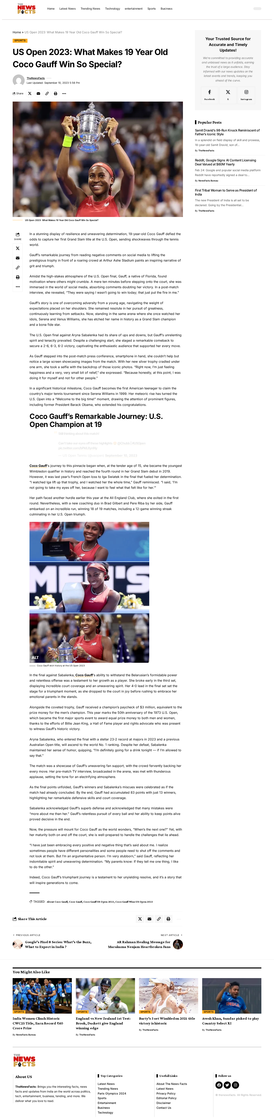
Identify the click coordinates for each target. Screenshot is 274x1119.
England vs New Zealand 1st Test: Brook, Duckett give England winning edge (103, 1023)
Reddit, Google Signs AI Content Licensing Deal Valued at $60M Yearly (225, 162)
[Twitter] (227, 1085)
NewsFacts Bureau (208, 180)
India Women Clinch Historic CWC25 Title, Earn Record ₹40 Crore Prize (38, 1023)
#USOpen (138, 443)
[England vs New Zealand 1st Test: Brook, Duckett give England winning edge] (105, 996)
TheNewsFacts (36, 78)
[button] (248, 8)
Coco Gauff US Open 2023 (98, 901)
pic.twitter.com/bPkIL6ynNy (77, 448)
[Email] (38, 94)
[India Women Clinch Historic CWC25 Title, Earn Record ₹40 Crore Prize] (42, 996)
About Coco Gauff (57, 901)
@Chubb (123, 443)
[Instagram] (246, 95)
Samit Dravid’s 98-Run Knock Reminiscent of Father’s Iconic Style (227, 132)
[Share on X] (30, 94)
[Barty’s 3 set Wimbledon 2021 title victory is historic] (168, 996)
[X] (227, 95)
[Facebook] (209, 95)
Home (17, 32)
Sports (20, 40)
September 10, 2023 (121, 455)
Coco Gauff (38, 466)
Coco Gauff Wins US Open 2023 (134, 901)
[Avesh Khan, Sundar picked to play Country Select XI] (231, 996)
